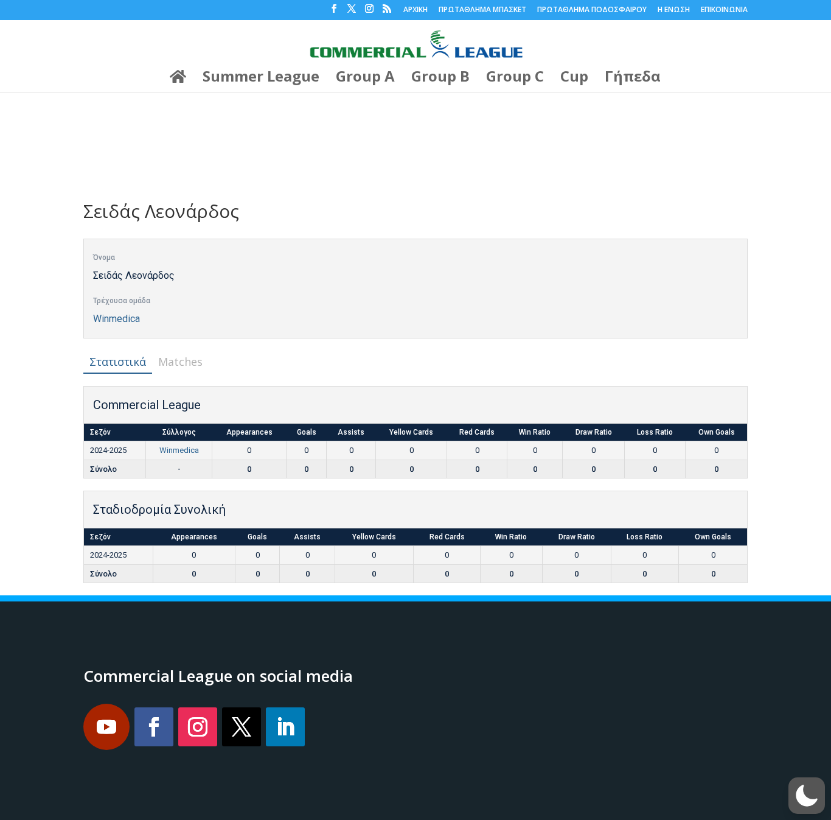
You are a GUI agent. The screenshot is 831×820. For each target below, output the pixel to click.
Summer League (261, 79)
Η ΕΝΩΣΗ (674, 10)
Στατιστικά (117, 361)
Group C (515, 79)
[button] (806, 795)
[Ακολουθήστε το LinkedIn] (285, 726)
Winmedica (116, 318)
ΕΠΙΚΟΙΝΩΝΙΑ (724, 10)
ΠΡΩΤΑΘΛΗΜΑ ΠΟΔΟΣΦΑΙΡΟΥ (592, 10)
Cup (574, 79)
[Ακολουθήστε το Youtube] (106, 727)
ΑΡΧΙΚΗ (415, 10)
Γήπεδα (633, 79)
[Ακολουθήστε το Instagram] (197, 726)
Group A (365, 79)
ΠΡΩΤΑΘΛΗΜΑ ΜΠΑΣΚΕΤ (482, 10)
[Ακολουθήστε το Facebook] (153, 726)
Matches (180, 361)
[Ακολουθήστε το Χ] (241, 726)
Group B (440, 79)
